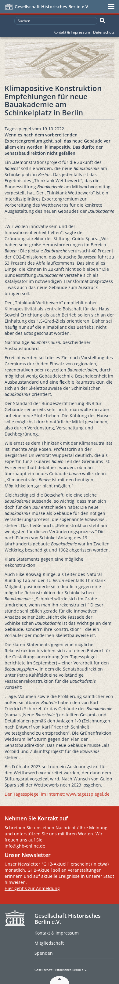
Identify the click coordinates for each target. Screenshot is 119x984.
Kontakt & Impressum (71, 32)
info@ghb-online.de (25, 846)
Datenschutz (103, 32)
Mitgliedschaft (49, 943)
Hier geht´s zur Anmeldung (32, 888)
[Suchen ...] (102, 20)
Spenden (43, 953)
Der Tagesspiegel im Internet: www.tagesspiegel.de (57, 794)
